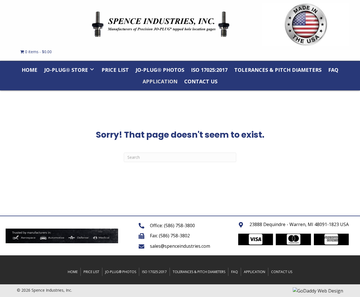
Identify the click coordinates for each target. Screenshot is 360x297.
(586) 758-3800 (179, 225)
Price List (91, 271)
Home (73, 271)
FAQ (234, 271)
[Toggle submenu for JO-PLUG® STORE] (92, 69)
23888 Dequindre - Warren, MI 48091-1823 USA (299, 224)
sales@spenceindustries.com (180, 246)
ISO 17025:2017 (154, 271)
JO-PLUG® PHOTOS (120, 271)
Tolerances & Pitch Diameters (199, 271)
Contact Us (281, 271)
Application (254, 271)
